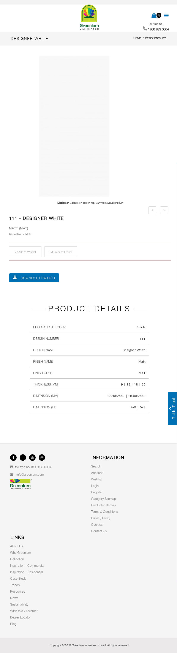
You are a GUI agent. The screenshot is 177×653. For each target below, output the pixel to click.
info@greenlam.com (30, 474)
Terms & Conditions (104, 511)
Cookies (97, 524)
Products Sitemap (103, 505)
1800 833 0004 (40, 467)
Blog (13, 624)
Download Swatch (38, 278)
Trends (15, 585)
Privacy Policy (100, 518)
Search (96, 466)
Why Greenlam (20, 552)
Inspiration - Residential (26, 572)
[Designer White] (90, 126)
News (14, 598)
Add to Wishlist (26, 252)
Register (97, 492)
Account (97, 473)
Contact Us (99, 531)
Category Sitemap (103, 498)
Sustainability (19, 604)
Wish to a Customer (24, 611)
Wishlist (96, 479)
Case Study (18, 578)
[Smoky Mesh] (152, 210)
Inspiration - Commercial (27, 565)
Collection (17, 559)
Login (95, 486)
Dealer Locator (20, 617)
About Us (16, 546)
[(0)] (154, 15)
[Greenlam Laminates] (89, 17)
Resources (17, 591)
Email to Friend (62, 252)
